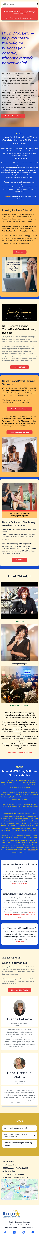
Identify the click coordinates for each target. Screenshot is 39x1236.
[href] (19, 1189)
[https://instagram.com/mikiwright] (24, 1232)
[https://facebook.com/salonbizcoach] (6, 1232)
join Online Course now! (19, 914)
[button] (37, 4)
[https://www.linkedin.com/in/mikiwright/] (15, 1232)
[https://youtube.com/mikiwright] (33, 1232)
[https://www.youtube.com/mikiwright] (19, 600)
